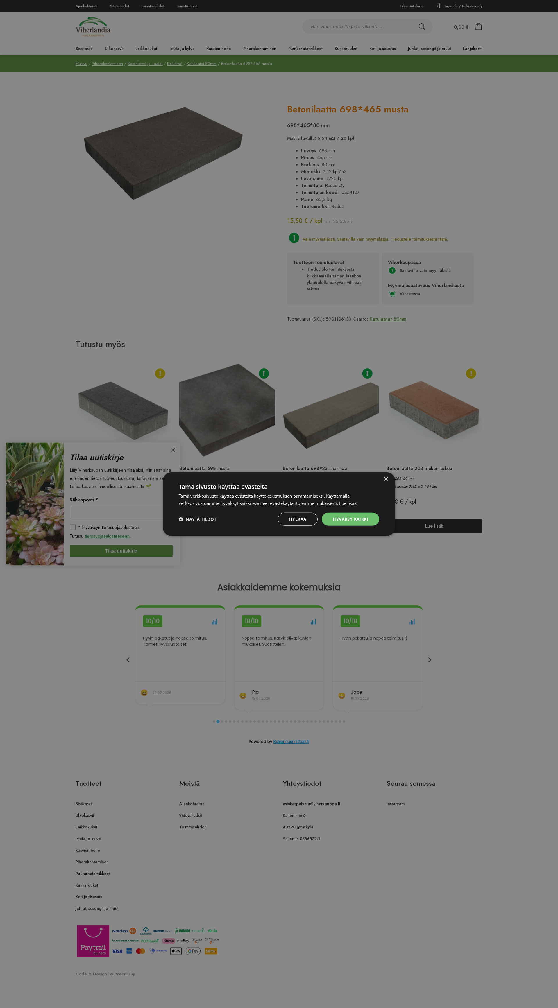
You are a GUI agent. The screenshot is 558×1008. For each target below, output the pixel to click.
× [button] (386, 479)
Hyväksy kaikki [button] (350, 519)
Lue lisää (348, 503)
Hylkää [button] (297, 519)
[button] (198, 519)
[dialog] (279, 504)
